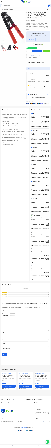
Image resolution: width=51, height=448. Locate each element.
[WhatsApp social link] (38, 65)
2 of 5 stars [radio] (11, 310)
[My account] (49, 2)
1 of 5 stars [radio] (10, 310)
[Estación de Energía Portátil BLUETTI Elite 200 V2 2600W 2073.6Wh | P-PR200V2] (25, 373)
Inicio (2, 9)
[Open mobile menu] (1, 2)
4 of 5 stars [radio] (13, 310)
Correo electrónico (6, 348)
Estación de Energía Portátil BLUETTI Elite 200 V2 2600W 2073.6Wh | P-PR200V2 (25, 377)
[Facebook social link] (31, 65)
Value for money (5, 311)
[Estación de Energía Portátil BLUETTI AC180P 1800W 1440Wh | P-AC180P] (42, 373)
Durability (4, 313)
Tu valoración (5, 318)
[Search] (49, 6)
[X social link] (33, 65)
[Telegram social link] (39, 65)
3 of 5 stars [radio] (12, 310)
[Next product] (49, 9)
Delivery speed (5, 315)
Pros (3, 332)
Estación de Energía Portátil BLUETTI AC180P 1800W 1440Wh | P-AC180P (41, 377)
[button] (47, 442)
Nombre (4, 343)
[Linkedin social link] (36, 65)
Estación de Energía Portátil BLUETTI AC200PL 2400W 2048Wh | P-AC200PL (7, 377)
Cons (3, 337)
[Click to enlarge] (3, 42)
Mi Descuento (31, 39)
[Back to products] (48, 9)
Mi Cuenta (20, 421)
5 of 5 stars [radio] (14, 310)
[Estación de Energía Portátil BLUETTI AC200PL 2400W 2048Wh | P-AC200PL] (9, 373)
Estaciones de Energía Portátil (8, 378)
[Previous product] (46, 9)
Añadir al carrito (37, 51)
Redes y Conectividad (9, 9)
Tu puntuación (5, 310)
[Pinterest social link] (35, 65)
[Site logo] (25, 1)
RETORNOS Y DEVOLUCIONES (7, 421)
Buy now (46, 51)
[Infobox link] (8, 399)
